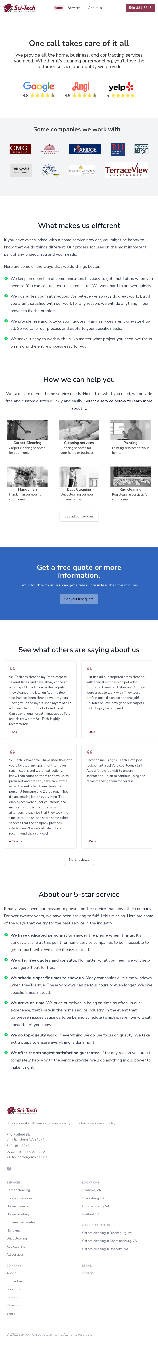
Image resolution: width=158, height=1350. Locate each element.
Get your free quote (79, 599)
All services (15, 1254)
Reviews (12, 1305)
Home (58, 8)
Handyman (14, 1230)
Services (74, 8)
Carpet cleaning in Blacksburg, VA (107, 1233)
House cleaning (17, 1206)
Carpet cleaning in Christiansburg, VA (109, 1241)
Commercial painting (21, 1222)
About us (95, 8)
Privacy (87, 1273)
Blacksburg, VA (93, 1198)
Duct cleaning (16, 1238)
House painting (17, 1214)
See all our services (79, 516)
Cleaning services (19, 1198)
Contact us (14, 1281)
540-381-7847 (140, 8)
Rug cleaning (15, 1246)
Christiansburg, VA (95, 1206)
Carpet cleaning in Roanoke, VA (105, 1249)
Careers (12, 1297)
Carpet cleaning (18, 1190)
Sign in (11, 1313)
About (11, 1273)
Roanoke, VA (91, 1190)
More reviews (79, 860)
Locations (13, 1289)
